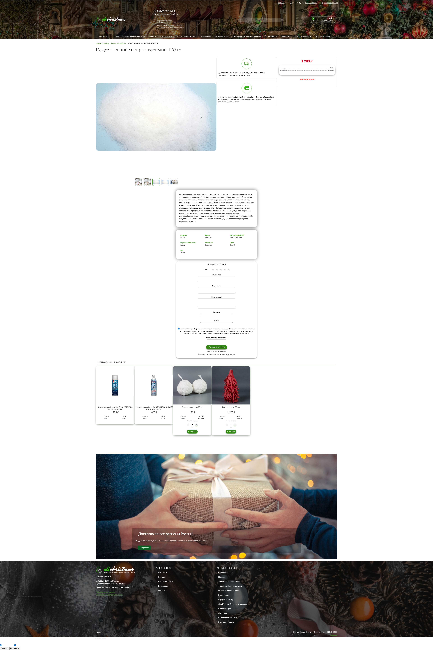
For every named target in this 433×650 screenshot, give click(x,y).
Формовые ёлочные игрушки (230, 586)
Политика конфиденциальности (109, 595)
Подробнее (144, 548)
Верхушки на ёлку (225, 600)
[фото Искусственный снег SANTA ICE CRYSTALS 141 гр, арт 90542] (115, 385)
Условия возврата (165, 582)
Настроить (14, 648)
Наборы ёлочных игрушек (229, 591)
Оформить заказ (327, 20)
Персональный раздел (105, 592)
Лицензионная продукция (229, 582)
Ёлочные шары (224, 609)
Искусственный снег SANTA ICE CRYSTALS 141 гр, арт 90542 (116, 408)
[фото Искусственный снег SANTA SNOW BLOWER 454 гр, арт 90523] (154, 385)
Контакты (162, 591)
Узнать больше (99, 638)
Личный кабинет (331, 3)
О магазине (163, 586)
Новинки (222, 577)
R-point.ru (333, 635)
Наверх (99, 632)
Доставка (280, 3)
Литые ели (222, 613)
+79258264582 (311, 3)
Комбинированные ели (227, 618)
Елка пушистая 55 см (231, 407)
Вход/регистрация (226, 622)
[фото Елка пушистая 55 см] (231, 385)
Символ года (223, 572)
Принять (4, 648)
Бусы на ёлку (223, 595)
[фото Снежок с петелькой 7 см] (192, 385)
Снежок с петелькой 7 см (192, 407)
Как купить (162, 572)
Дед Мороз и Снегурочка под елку (232, 604)
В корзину (192, 431)
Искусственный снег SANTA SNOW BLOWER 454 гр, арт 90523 (154, 408)
